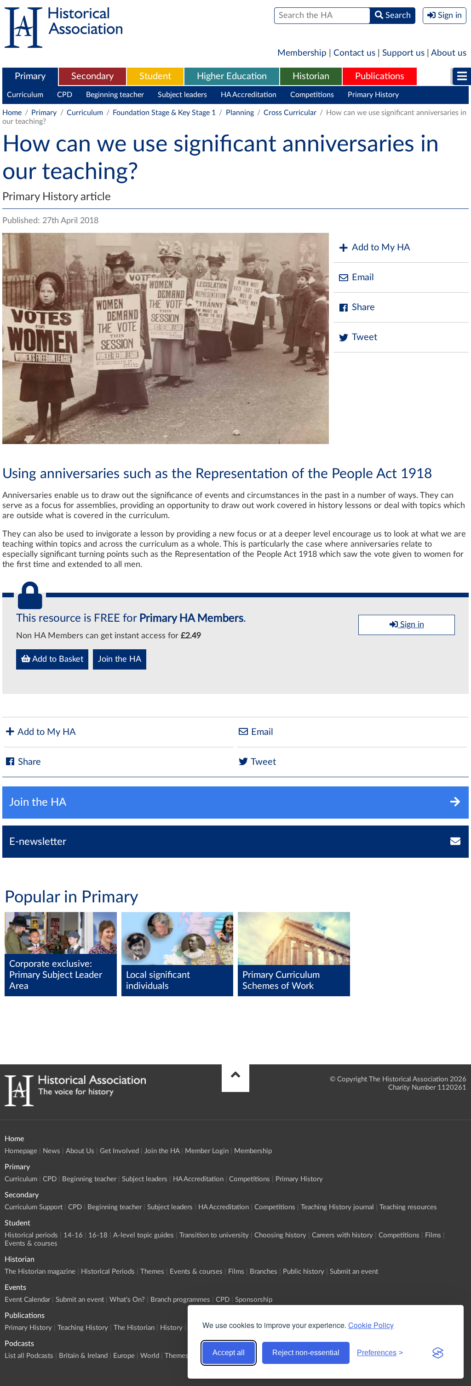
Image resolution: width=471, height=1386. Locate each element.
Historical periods (31, 1235)
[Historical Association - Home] (75, 1104)
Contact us (354, 53)
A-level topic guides (143, 1235)
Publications (379, 76)
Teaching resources (408, 1207)
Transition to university (214, 1235)
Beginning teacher (115, 94)
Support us (403, 53)
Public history (303, 1271)
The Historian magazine (40, 1271)
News (51, 1151)
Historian (311, 76)
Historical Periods (108, 1271)
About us (448, 53)
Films (433, 1235)
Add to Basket (56, 659)
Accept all (229, 1353)
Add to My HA (381, 247)
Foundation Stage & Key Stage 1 (164, 112)
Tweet (364, 337)
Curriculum (25, 94)
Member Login (207, 1151)
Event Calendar (27, 1299)
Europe (124, 1355)
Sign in (411, 625)
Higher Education (232, 76)
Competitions (312, 94)
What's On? (127, 1299)
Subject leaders (182, 94)
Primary (30, 76)
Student (155, 76)
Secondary (92, 76)
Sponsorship (253, 1299)
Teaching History (82, 1327)
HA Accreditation (248, 94)
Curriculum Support (34, 1207)
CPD (64, 94)
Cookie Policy (371, 1325)
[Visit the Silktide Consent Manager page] (438, 1353)
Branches (263, 1271)
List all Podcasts (29, 1355)
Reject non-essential (305, 1353)
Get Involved (119, 1151)
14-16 (73, 1235)
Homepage (21, 1151)
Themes (152, 1271)
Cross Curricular (290, 112)
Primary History (373, 94)
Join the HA (119, 659)
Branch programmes (180, 1299)
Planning (240, 112)
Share (363, 307)
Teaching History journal (337, 1207)
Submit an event (354, 1271)
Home (12, 112)
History (171, 1327)
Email (363, 277)
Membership (302, 53)
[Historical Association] (63, 43)
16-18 (98, 1235)
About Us (80, 1151)
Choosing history (280, 1235)
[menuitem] (30, 77)
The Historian (134, 1327)
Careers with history (342, 1235)
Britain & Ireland (83, 1355)
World (149, 1355)
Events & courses (31, 1243)
